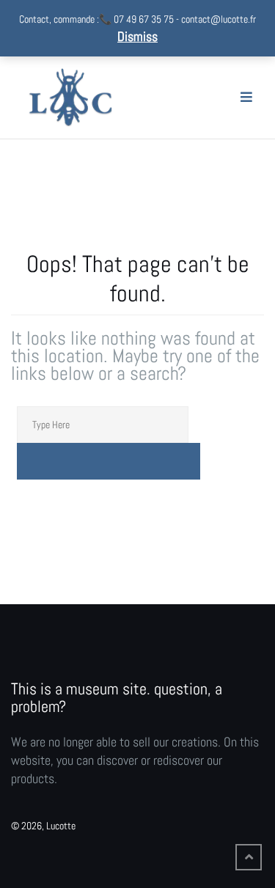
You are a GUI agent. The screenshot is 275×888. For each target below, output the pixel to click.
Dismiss (137, 36)
